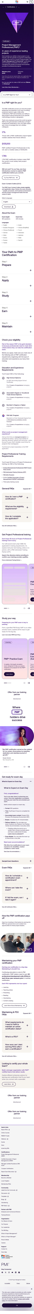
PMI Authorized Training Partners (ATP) (14, 472)
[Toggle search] (31, 2)
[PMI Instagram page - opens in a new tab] (9, 1272)
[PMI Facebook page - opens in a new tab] (2, 1272)
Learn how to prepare (16, 834)
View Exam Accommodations (11, 851)
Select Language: (7, 198)
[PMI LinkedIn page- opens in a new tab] (16, 1272)
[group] (14, 584)
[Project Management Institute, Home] (17, 2)
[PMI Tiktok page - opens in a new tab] (19, 1272)
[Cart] (27, 2)
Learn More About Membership (10, 87)
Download (7, 207)
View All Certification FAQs (9, 525)
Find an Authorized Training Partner (11, 560)
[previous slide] (24, 608)
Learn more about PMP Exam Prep (11, 634)
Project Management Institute (7, 1256)
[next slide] (28, 608)
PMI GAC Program (8, 475)
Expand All (26, 489)
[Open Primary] (2, 2)
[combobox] (17, 95)
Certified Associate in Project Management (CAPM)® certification (13, 478)
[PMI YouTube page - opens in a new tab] (12, 1272)
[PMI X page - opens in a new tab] (6, 1272)
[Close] (31, 1289)
